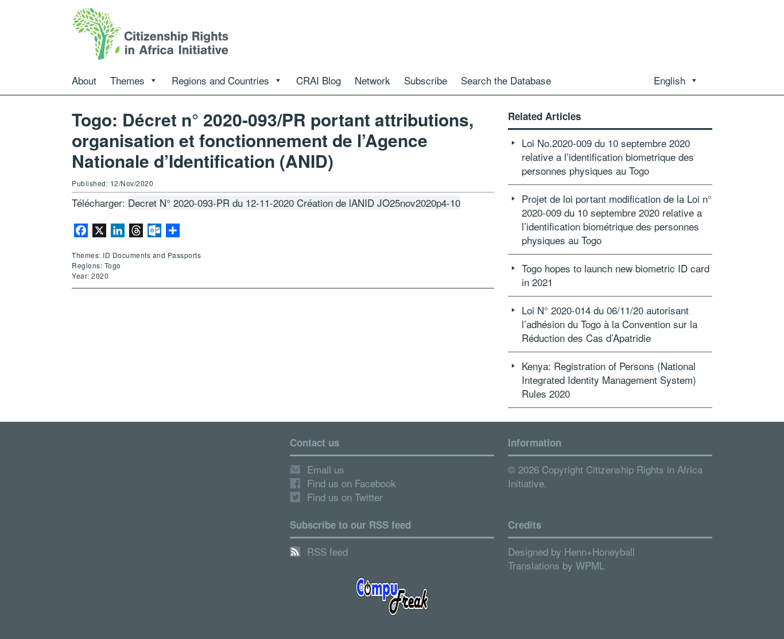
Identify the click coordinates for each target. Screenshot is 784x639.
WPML (590, 565)
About (84, 80)
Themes (127, 80)
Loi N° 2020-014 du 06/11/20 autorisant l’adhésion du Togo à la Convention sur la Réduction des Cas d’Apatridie (609, 324)
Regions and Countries (220, 80)
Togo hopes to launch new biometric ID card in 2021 (615, 275)
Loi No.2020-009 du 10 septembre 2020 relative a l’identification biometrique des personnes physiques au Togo (608, 157)
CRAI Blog (318, 80)
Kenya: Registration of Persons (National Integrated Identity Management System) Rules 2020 (609, 380)
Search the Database (506, 80)
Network (372, 80)
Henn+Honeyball (599, 551)
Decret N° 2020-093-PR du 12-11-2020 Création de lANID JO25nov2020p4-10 (294, 202)
